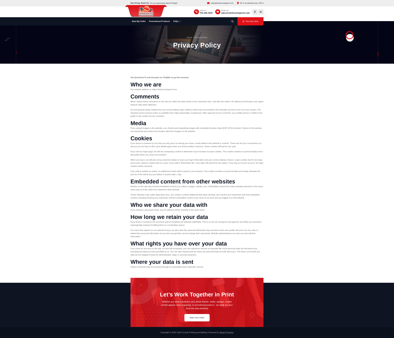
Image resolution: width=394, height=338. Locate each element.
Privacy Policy (201, 37)
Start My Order (139, 21)
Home (189, 37)
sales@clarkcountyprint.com (222, 3)
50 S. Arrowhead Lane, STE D (251, 3)
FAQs (176, 21)
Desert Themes (227, 332)
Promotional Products (159, 21)
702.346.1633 (206, 13)
